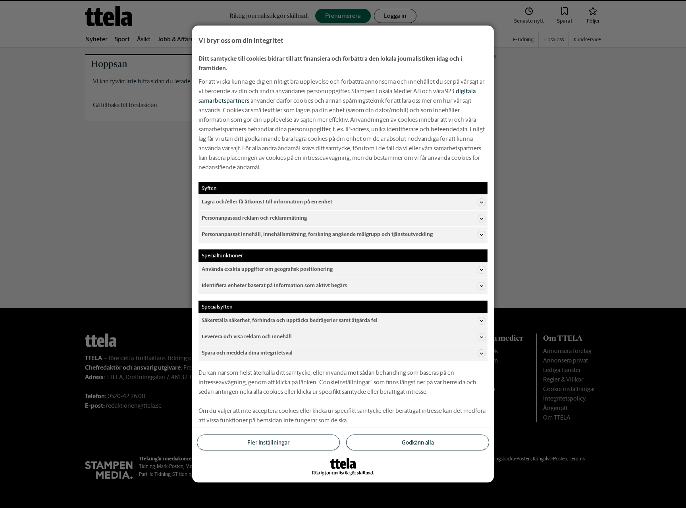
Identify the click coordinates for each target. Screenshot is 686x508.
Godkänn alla (418, 442)
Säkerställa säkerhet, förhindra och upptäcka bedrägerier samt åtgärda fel (290, 320)
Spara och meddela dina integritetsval (247, 352)
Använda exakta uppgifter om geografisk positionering (267, 269)
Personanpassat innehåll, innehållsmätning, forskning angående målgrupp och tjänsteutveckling (317, 234)
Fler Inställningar (268, 442)
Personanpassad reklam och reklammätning (254, 218)
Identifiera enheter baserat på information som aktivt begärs (274, 285)
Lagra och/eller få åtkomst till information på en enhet (267, 201)
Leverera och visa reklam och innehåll (247, 336)
